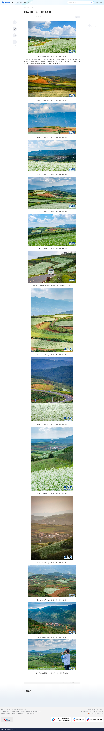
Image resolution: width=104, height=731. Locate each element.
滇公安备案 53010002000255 (96, 713)
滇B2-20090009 (99, 711)
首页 (13, 2)
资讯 (25, 2)
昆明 (28, 7)
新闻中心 (19, 2)
